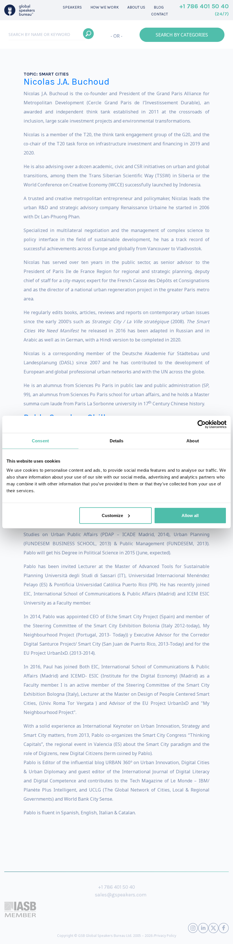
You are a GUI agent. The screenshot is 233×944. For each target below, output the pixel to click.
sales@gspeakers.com (121, 895)
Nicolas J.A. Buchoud (66, 81)
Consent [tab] (40, 440)
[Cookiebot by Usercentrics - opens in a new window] (201, 424)
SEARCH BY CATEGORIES (182, 35)
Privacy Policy (165, 935)
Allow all (190, 515)
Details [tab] (117, 440)
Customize (112, 515)
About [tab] (192, 440)
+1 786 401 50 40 (204, 10)
